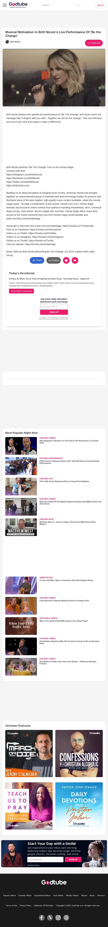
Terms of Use (11, 905)
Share (39, 260)
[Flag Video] (75, 260)
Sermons (101, 895)
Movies (84, 895)
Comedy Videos (25, 895)
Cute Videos (58, 895)
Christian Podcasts (18, 725)
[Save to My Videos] (66, 260)
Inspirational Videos (42, 895)
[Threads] (66, 918)
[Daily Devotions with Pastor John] (79, 806)
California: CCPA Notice (43, 905)
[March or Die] (29, 753)
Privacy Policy (25, 905)
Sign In (100, 5)
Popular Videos (9, 895)
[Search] (78, 5)
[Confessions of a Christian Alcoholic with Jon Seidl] (79, 753)
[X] (50, 918)
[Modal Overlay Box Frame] (54, 309)
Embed (55, 260)
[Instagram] (58, 918)
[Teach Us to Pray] (29, 806)
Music (92, 895)
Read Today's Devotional (21, 291)
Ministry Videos (72, 895)
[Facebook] (42, 918)
